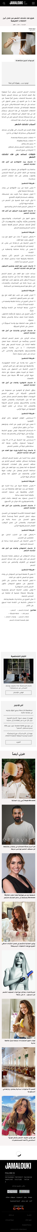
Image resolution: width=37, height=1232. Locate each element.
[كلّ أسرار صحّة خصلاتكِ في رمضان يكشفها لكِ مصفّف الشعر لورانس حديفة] (18, 825)
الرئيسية (24, 24)
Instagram (9, 1177)
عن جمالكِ (11, 1215)
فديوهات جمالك (10, 1197)
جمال (18, 24)
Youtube (18, 1180)
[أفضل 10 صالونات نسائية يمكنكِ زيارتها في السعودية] (18, 1067)
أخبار (30, 1201)
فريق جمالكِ (28, 1220)
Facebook (28, 1177)
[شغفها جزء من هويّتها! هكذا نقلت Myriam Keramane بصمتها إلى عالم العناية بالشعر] (18, 873)
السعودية (19, 1197)
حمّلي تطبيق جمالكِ (18, 1186)
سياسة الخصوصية (26, 1225)
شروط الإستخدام (10, 1220)
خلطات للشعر (24, 617)
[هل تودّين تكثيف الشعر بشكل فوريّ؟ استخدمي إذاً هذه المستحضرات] (18, 1116)
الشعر (13, 610)
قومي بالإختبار (18, 693)
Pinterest (19, 1177)
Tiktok (26, 1180)
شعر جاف (25, 613)
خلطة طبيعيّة (14, 613)
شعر (14, 24)
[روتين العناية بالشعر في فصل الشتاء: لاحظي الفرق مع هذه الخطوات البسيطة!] (18, 922)
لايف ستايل (24, 1201)
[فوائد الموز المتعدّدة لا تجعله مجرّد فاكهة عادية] (18, 1019)
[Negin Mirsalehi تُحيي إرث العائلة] (18, 779)
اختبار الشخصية (15, 1201)
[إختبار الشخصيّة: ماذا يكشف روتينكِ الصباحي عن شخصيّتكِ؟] (18, 671)
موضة (30, 1197)
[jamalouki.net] (18, 3)
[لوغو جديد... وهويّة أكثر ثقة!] (18, 72)
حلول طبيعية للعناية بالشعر (19, 620)
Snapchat (9, 1180)
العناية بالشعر (23, 610)
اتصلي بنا (29, 1215)
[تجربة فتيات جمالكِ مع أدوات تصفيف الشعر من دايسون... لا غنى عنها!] (18, 970)
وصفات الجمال (10, 617)
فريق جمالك (32, 28)
